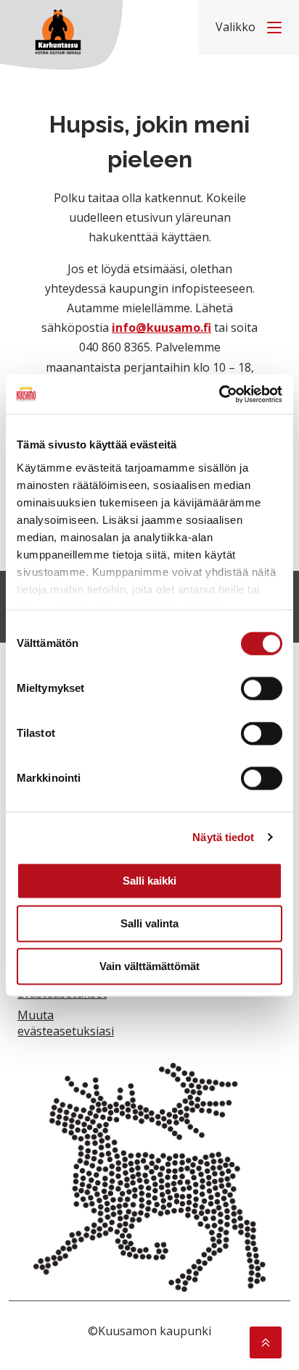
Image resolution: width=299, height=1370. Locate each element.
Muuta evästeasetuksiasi (65, 1023)
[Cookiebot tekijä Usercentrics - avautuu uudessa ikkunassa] (218, 394)
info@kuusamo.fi (161, 327)
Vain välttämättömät (149, 966)
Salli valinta (149, 923)
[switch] (261, 688)
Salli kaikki (149, 880)
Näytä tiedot (223, 837)
